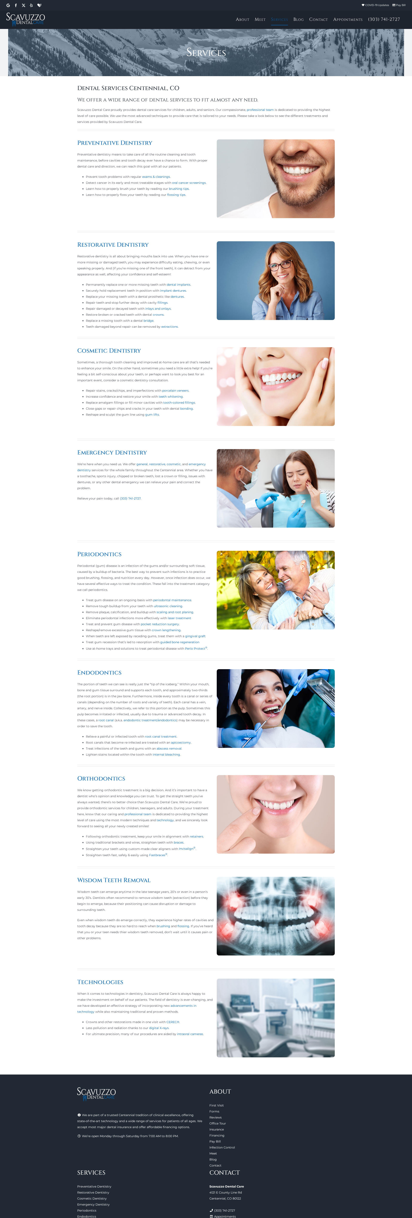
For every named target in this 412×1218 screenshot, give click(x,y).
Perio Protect (196, 649)
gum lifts (152, 415)
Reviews (215, 1117)
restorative (157, 464)
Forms (214, 1111)
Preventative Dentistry (114, 143)
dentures (177, 297)
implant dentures (173, 291)
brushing (163, 926)
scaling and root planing (175, 612)
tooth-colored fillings (179, 402)
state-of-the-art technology (97, 1121)
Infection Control (222, 1147)
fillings (163, 303)
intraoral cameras (190, 1034)
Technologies (100, 982)
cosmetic (174, 464)
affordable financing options (168, 1127)
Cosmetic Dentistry (109, 351)
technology (165, 820)
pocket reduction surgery (160, 624)
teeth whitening (171, 396)
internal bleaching (166, 754)
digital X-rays (159, 1028)
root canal (106, 720)
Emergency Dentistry (112, 453)
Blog (213, 1159)
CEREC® (173, 1022)
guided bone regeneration (179, 642)
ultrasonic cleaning (168, 606)
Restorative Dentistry (113, 245)
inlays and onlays (158, 309)
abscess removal (169, 748)
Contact (215, 1165)
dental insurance (119, 1127)
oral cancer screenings (189, 183)
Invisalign (187, 849)
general (142, 464)
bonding (186, 409)
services (155, 1121)
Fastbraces (158, 855)
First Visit (216, 1105)
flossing (183, 926)
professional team (260, 110)
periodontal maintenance (172, 600)
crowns (158, 315)
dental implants (178, 285)
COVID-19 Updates (377, 5)
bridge (148, 321)
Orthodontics (101, 779)
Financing (216, 1135)
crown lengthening (166, 630)
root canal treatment (161, 736)
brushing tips (179, 189)
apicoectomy (181, 742)
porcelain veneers (175, 390)
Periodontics (99, 554)
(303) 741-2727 (130, 498)
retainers (196, 836)
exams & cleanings (156, 177)
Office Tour (217, 1123)
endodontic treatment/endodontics (150, 720)
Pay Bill (401, 5)
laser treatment (179, 618)
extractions (169, 327)
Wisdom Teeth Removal (114, 880)
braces (178, 842)
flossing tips (176, 195)
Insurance (216, 1129)
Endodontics (99, 673)
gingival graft (195, 636)
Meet (213, 1153)
